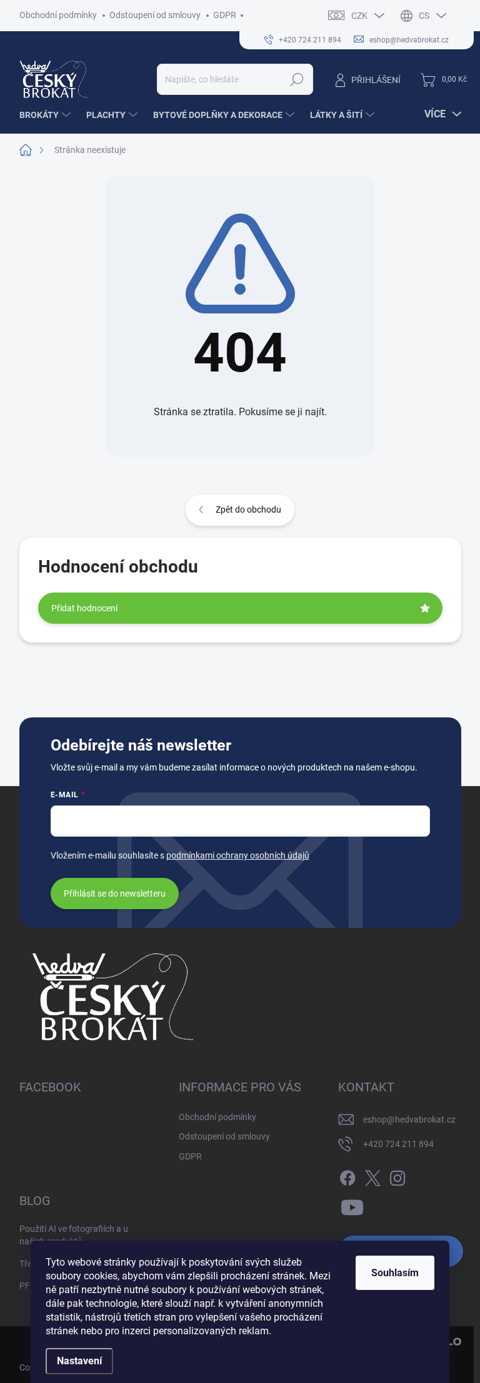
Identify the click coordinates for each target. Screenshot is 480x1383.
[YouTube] (352, 1205)
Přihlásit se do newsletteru (115, 893)
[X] (372, 1175)
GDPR (224, 15)
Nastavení (79, 1361)
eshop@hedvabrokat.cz (409, 1120)
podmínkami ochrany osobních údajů (237, 855)
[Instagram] (397, 1175)
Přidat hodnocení (84, 608)
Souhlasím (395, 1273)
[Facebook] (347, 1175)
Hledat (296, 79)
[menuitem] (46, 115)
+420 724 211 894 (398, 1144)
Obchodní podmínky (58, 15)
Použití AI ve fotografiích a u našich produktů (73, 1235)
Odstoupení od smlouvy (155, 15)
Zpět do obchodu (248, 509)
